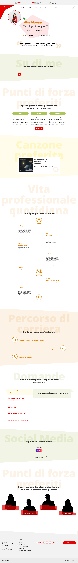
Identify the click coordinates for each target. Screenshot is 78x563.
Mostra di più (39, 128)
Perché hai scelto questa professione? (16, 392)
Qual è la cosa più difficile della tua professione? (16, 414)
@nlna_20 (39, 450)
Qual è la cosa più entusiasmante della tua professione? (17, 406)
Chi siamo (21, 542)
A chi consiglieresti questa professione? (18, 420)
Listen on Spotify (37, 171)
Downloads (21, 548)
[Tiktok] (47, 542)
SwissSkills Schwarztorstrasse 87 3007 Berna (7, 544)
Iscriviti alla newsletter (69, 542)
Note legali (67, 560)
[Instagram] (37, 542)
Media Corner (22, 544)
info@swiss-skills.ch (9, 548)
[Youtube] (53, 542)
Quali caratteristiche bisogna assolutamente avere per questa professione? (16, 398)
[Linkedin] (44, 542)
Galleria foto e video (23, 546)
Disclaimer (74, 560)
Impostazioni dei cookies (25, 550)
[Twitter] (50, 542)
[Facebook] (41, 542)
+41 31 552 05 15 (8, 549)
